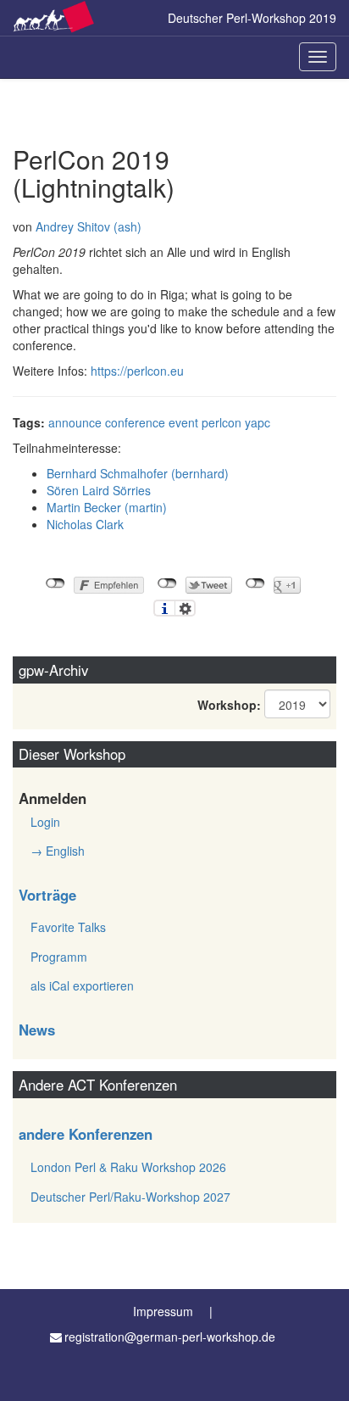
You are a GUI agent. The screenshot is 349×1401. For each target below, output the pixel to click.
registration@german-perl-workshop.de (169, 1336)
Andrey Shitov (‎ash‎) (88, 226)
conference (135, 422)
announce (75, 422)
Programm (58, 956)
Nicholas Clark (85, 524)
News (37, 1029)
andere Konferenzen (85, 1134)
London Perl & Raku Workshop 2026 (128, 1166)
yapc (257, 422)
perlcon (221, 422)
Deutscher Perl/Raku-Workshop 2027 (130, 1196)
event (183, 422)
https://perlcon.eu (137, 370)
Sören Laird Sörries (99, 490)
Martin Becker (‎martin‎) (107, 507)
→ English (57, 850)
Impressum (163, 1311)
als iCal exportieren (82, 985)
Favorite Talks (68, 926)
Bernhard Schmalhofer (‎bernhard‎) (138, 473)
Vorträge (47, 895)
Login (45, 821)
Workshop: (229, 704)
